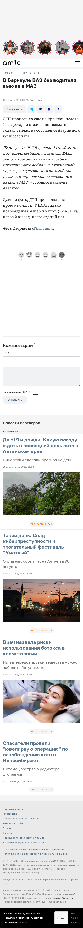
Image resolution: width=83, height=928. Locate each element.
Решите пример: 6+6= (18, 392)
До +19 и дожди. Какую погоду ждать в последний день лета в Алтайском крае (40, 445)
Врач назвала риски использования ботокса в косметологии (34, 648)
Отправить (15, 399)
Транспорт (31, 73)
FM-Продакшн (11, 813)
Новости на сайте (13, 808)
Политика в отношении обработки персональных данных (35, 853)
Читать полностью (41, 523)
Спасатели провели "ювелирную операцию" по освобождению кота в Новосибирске (35, 751)
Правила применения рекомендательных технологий (33, 848)
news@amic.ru (64, 897)
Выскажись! (15, 109)
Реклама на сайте (13, 823)
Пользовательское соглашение (21, 818)
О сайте (7, 832)
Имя (7, 352)
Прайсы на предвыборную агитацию (23, 837)
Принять (61, 918)
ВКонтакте (43, 228)
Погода (7, 828)
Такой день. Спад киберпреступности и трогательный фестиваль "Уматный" (33, 544)
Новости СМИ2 (11, 431)
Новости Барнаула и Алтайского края (24, 842)
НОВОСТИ (10, 73)
